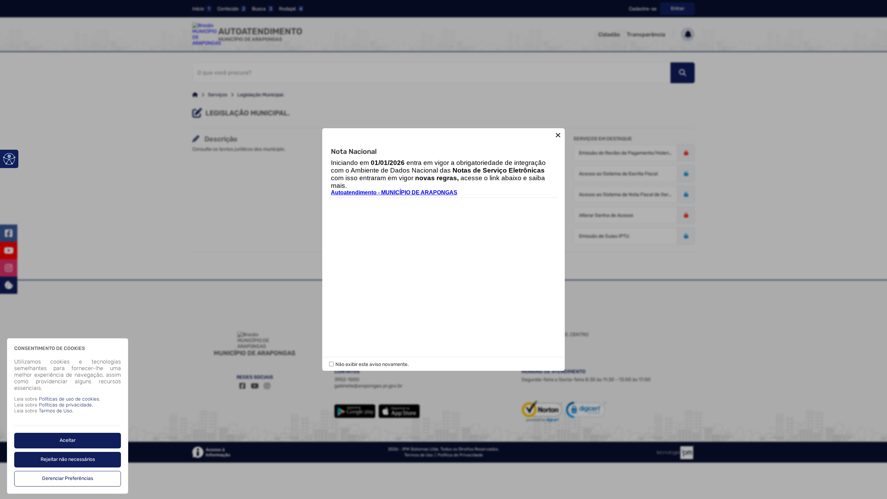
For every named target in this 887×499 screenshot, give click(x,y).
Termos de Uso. (56, 411)
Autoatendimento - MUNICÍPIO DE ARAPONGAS (394, 192)
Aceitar (68, 440)
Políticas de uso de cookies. (69, 399)
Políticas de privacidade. (66, 405)
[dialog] (67, 416)
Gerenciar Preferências (67, 478)
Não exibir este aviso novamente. (372, 364)
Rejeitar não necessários (68, 459)
